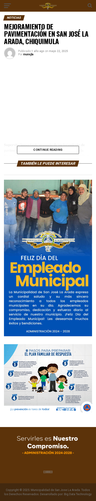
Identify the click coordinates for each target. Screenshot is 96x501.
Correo (48, 472)
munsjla (28, 54)
